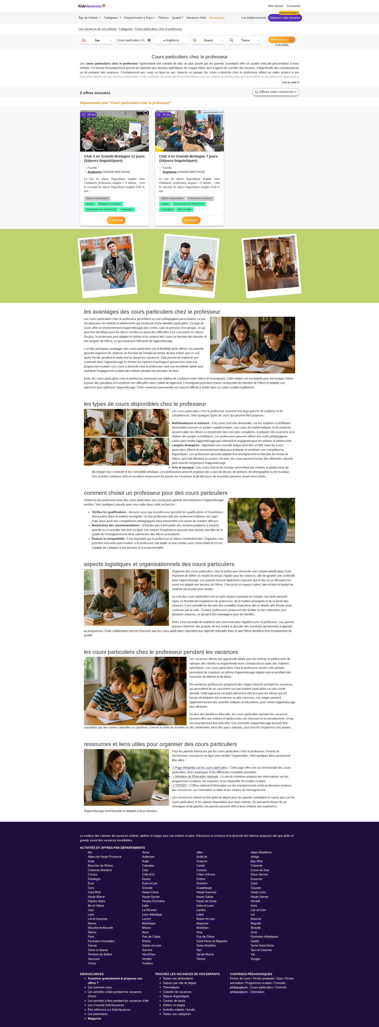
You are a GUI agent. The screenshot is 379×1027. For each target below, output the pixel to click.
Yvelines (147, 963)
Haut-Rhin (94, 892)
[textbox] (97, 40)
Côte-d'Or (148, 874)
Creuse (92, 874)
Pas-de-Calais (151, 936)
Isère (254, 905)
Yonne (92, 963)
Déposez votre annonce (285, 17)
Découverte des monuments (101, 209)
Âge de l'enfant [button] (88, 17)
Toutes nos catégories (177, 1014)
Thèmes (163, 17)
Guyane (256, 887)
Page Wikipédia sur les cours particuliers (201, 767)
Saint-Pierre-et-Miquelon (212, 941)
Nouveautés (217, 17)
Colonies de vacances (200, 198)
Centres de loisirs (174, 1000)
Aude (145, 861)
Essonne (256, 879)
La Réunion (149, 910)
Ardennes (148, 856)
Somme (147, 950)
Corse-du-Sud (260, 870)
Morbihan (202, 927)
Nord (145, 932)
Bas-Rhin (257, 861)
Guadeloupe (204, 887)
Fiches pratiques (263, 978)
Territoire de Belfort (100, 954)
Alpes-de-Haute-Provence (104, 856)
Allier (199, 852)
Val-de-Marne (205, 954)
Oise (199, 932)
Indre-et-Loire (205, 905)
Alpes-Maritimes (261, 852)
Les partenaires (98, 1014)
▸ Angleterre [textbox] (171, 40)
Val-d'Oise (148, 954)
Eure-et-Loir (149, 883)
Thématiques (171, 987)
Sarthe (255, 941)
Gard (254, 883)
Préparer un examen (110, 203)
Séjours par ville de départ (179, 983)
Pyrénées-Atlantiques (264, 936)
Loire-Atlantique (152, 914)
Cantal (200, 865)
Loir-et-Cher (258, 910)
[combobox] (97, 40)
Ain (90, 852)
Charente (257, 865)
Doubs (146, 879)
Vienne (200, 958)
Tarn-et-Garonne (261, 950)
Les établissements (253, 17)
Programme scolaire (259, 983)
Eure (91, 883)
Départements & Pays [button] (138, 17)
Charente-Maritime (100, 870)
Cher (145, 870)
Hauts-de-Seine (206, 901)
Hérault (255, 901)
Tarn (199, 950)
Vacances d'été (196, 17)
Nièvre (92, 932)
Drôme (200, 879)
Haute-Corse (150, 892)
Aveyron (201, 861)
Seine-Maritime (206, 945)
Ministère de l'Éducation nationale (196, 776)
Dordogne (94, 879)
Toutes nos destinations (178, 978)
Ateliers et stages (174, 1005)
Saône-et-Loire (151, 945)
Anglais (90, 203)
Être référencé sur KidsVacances (109, 1009)
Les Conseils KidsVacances (106, 1005)
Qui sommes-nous (100, 987)
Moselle (256, 927)
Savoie (92, 945)
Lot (253, 914)
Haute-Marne (96, 896)
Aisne (145, 852)
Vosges (255, 958)
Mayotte (256, 923)
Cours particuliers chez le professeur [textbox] (134, 40)
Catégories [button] (111, 17)
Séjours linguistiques (97, 198)
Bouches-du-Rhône (100, 865)
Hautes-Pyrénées (153, 901)
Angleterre (95, 171)
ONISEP (181, 785)
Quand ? (177, 17)
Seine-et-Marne (98, 950)
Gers (91, 887)
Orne (254, 932)
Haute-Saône (204, 896)
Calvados (148, 865)
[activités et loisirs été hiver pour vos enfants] (92, 6)
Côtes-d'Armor (205, 874)
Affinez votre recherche (276, 92)
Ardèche (201, 856)
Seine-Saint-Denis (262, 945)
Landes (201, 910)
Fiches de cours (240, 978)
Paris (91, 936)
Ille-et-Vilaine (96, 905)
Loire (91, 914)
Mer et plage (184, 209)
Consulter (116, 220)
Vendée (147, 958)
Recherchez (280, 39)
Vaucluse (94, 958)
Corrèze (201, 870)
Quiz (280, 978)
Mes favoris (275, 5)
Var (253, 954)
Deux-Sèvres (259, 874)
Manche (256, 918)
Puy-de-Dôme (205, 936)
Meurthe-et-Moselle (100, 927)
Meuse (146, 927)
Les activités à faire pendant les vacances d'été (118, 1000)
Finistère (201, 883)
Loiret (200, 914)
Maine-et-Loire (205, 918)
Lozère (146, 918)
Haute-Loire (258, 892)
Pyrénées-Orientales (101, 941)
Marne (92, 923)
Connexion (293, 5)
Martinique (149, 923)
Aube (91, 861)
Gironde (147, 887)
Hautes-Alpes (96, 901)
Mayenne (202, 923)
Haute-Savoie (151, 896)
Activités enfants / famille (179, 1009)
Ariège (255, 856)
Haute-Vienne (259, 896)
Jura (91, 910)
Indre (145, 905)
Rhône (146, 941)
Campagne (127, 209)
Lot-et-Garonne (97, 918)
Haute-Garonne (206, 892)
